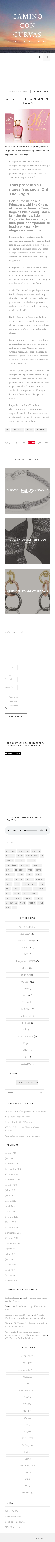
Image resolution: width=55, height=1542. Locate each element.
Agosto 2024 (11, 1153)
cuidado (20, 860)
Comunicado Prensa (19, 91)
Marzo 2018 (11, 1211)
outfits (40, 879)
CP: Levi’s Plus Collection (17, 1116)
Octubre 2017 (11, 1238)
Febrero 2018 (11, 1216)
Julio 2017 (10, 1254)
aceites (36, 851)
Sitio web (9, 687)
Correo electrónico (10, 677)
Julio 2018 (10, 1190)
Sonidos (26, 1022)
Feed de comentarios (15, 1521)
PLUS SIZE (25, 1009)
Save (33, 443)
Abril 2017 (10, 1270)
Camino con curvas (27, 25)
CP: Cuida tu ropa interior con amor (27, 541)
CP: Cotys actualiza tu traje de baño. (22, 1136)
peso (42, 884)
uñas (22, 903)
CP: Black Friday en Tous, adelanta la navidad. (27, 491)
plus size (26, 889)
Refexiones (39, 889)
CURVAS (25, 947)
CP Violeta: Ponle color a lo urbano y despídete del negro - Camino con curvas (25, 1333)
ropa (8, 893)
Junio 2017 (10, 1259)
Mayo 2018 (10, 1201)
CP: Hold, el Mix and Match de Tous (27, 591)
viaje (40, 903)
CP (7, 429)
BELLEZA (25, 934)
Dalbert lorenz (12, 1297)
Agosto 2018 (11, 1185)
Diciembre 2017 (13, 1227)
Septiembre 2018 (13, 1179)
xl (14, 908)
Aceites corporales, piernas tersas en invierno (27, 1111)
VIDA (25, 1050)
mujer (30, 429)
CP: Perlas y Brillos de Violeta (20, 1338)
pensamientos (29, 884)
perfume (41, 429)
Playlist (25, 1002)
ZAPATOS (26, 1063)
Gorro (38, 870)
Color (20, 856)
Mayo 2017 (10, 1264)
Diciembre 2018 (13, 1163)
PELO (26, 995)
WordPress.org (12, 1527)
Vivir (25, 1057)
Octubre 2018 (11, 1174)
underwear (11, 903)
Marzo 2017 (11, 1275)
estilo (9, 870)
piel (7, 889)
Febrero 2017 (11, 1280)
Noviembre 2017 (13, 1232)
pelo (17, 884)
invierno (10, 875)
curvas (31, 860)
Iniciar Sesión (11, 1511)
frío (30, 870)
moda (38, 875)
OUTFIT (25, 981)
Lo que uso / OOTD (26, 961)
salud (17, 893)
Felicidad (20, 870)
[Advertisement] (27, 787)
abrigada (10, 851)
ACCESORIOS (26, 927)
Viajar (26, 1043)
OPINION (26, 975)
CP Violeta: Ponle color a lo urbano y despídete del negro (27, 1316)
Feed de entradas (13, 1516)
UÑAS (26, 1029)
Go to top (42, 1538)
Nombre (9, 667)
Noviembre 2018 (13, 1169)
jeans (20, 875)
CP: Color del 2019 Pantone (18, 1122)
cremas (9, 860)
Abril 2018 (10, 1206)
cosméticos (32, 856)
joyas (29, 875)
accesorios (23, 851)
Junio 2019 (10, 1158)
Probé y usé (25, 1016)
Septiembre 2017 (13, 1243)
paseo (8, 884)
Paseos (26, 988)
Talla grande (30, 893)
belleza (10, 856)
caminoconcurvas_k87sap (17, 1315)
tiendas (38, 898)
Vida (8, 908)
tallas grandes (13, 898)
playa (15, 889)
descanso (24, 865)
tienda (27, 898)
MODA (25, 968)
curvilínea (11, 865)
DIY (26, 954)
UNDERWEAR (25, 1036)
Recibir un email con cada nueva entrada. (13, 703)
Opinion (19, 879)
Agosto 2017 (11, 1248)
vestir (32, 903)
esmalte (37, 865)
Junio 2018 (10, 1195)
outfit (29, 879)
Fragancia (18, 429)
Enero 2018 (10, 1222)
